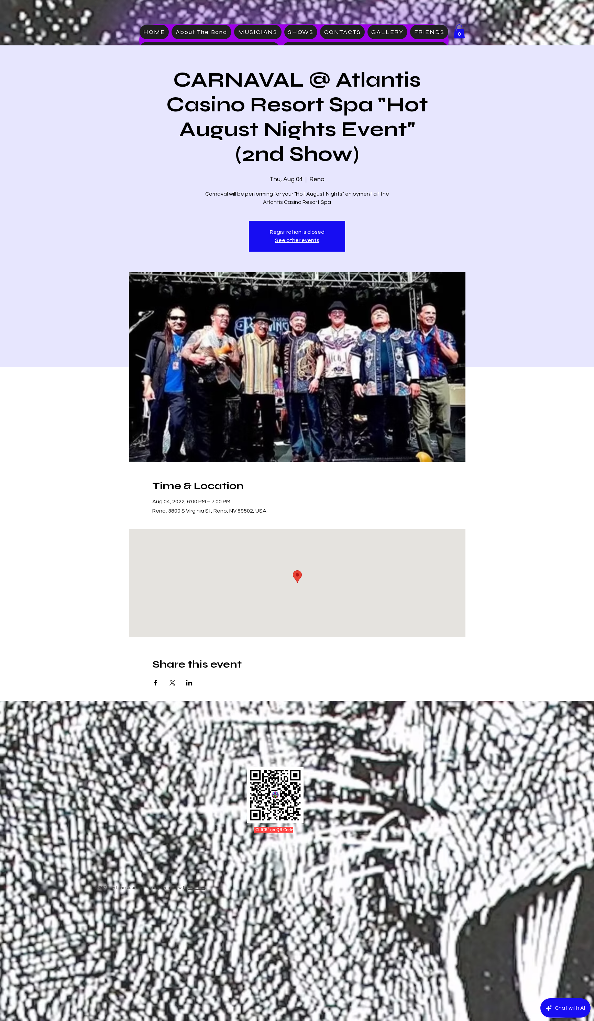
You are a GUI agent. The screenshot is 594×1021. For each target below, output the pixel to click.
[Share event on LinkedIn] (189, 682)
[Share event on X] (172, 682)
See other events (297, 240)
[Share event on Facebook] (155, 682)
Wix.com (196, 888)
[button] (459, 31)
